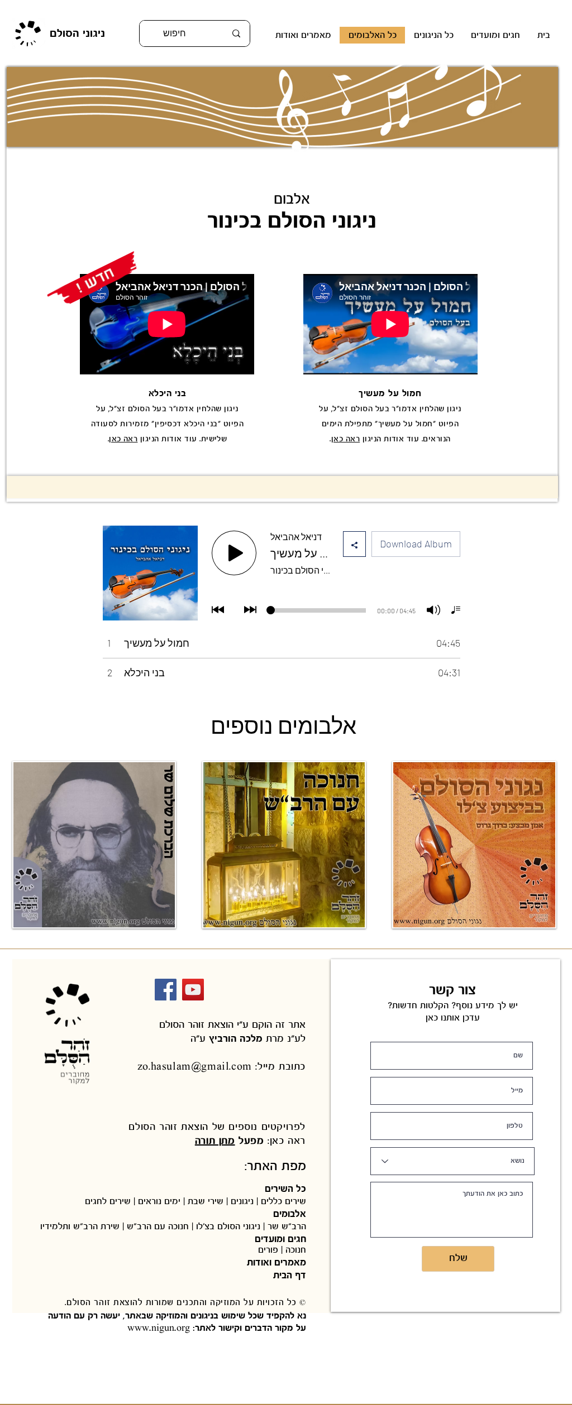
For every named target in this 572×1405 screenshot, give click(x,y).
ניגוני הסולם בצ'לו (228, 1226)
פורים (268, 1249)
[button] (433, 35)
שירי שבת (205, 1201)
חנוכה (294, 1249)
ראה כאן (123, 439)
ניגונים (242, 1201)
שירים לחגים (109, 1201)
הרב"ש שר (287, 1226)
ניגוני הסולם (77, 33)
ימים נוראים (159, 1201)
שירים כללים (282, 1201)
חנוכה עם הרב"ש (158, 1226)
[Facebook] (166, 989)
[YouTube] (193, 989)
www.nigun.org (158, 1327)
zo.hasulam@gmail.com (194, 1066)
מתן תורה (215, 1141)
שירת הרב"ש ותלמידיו (81, 1226)
